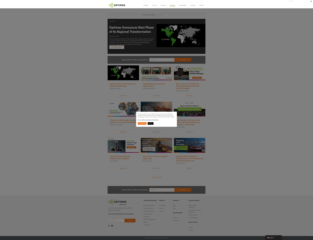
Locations (192, 5)
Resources (172, 5)
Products (146, 5)
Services (154, 5)
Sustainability (182, 5)
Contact (201, 5)
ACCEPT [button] (151, 123)
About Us (163, 5)
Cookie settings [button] (142, 123)
